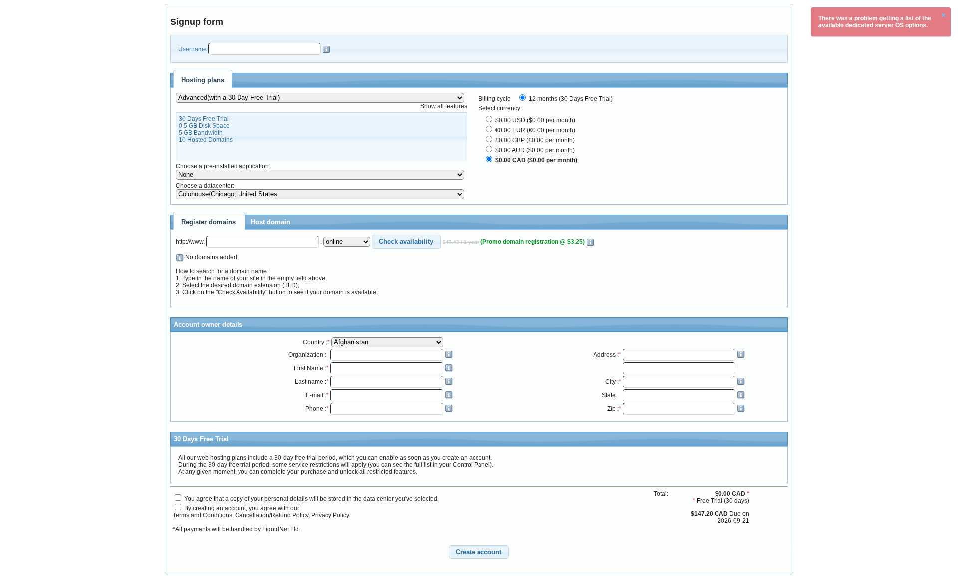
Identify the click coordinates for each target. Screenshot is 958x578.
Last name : (312, 381)
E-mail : (317, 395)
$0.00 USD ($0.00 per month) (534, 120)
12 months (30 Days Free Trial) (570, 98)
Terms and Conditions (202, 515)
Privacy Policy (330, 515)
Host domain (270, 222)
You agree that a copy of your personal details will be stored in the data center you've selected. (311, 498)
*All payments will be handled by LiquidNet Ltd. (236, 529)
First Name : (311, 368)
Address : (607, 354)
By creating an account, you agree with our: (242, 508)
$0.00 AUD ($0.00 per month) (534, 150)
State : (611, 395)
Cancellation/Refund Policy (271, 515)
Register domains (208, 222)
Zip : (614, 408)
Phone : (317, 408)
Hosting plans (202, 80)
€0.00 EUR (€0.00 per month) (534, 130)
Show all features (443, 106)
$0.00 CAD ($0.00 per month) (535, 160)
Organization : (308, 354)
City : (613, 381)
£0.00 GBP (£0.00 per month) (534, 140)
